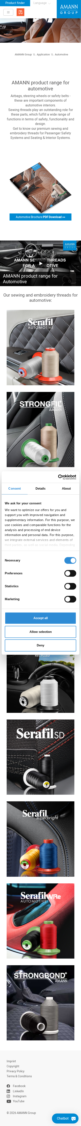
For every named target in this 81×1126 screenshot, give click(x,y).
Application (43, 54)
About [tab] (66, 488)
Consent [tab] (14, 488)
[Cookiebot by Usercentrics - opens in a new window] (58, 477)
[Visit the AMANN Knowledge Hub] (20, 12)
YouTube (18, 1101)
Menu (8, 12)
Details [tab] (41, 488)
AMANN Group (23, 54)
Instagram (19, 1096)
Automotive (61, 54)
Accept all (40, 618)
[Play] (40, 263)
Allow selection (40, 631)
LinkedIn (18, 1091)
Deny (40, 645)
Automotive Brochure (40, 217)
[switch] (70, 573)
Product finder (15, 3)
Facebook (19, 1086)
